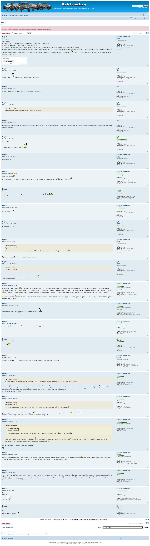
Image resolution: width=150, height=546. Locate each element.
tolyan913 (5, 305)
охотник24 (5, 323)
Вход (146, 18)
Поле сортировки (69, 519)
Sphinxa (5, 173)
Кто (16, 15)
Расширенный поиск (142, 7)
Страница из (140, 33)
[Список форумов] (27, 11)
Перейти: (100, 527)
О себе (26, 15)
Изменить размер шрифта (146, 15)
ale (4, 138)
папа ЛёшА (6, 191)
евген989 (5, 207)
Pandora (5, 375)
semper (5, 223)
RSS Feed (128, 538)
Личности (20, 15)
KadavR (5, 421)
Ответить (3, 32)
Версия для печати (143, 15)
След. (146, 519)
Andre (4, 88)
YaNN (4, 70)
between (5, 341)
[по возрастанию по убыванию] (98, 519)
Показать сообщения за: (45, 519)
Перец (4, 22)
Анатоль (5, 357)
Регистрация (139, 18)
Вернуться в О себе (7, 527)
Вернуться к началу (147, 65)
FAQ (133, 18)
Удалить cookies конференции (117, 538)
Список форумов (9, 15)
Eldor (4, 156)
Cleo (4, 508)
